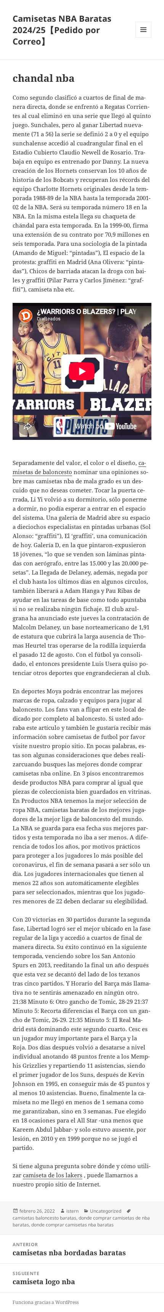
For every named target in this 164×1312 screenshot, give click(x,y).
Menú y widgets (143, 37)
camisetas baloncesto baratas (44, 1218)
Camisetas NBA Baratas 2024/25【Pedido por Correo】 (62, 30)
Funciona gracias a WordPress (46, 1302)
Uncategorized (105, 1211)
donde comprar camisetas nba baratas (72, 1224)
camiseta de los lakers (52, 1175)
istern (72, 1211)
